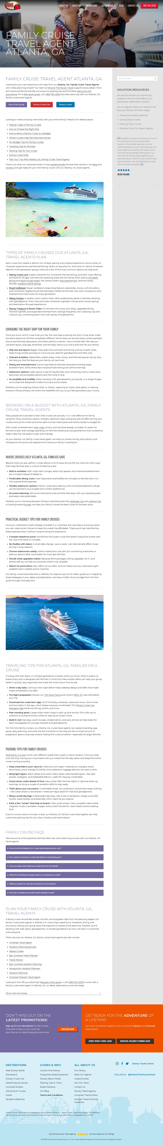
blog (95, 164)
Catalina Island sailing (29, 284)
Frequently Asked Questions (134, 115)
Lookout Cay (95, 501)
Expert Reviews (47, 1087)
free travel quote (32, 94)
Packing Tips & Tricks (130, 124)
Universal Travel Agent (20, 942)
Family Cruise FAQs (18, 155)
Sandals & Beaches (15, 1099)
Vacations (77, 5)
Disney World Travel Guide (100, 1041)
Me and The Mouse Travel (60, 88)
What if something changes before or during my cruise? (35, 875)
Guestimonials (108, 5)
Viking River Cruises (16, 1091)
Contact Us (79, 1087)
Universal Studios (14, 1087)
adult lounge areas (30, 281)
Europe (27, 504)
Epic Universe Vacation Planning (25, 964)
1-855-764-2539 (52, 94)
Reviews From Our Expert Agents (136, 128)
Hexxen (119, 1139)
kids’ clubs (39, 427)
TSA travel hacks (52, 695)
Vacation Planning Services (22, 947)
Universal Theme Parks (86, 1095)
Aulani (9, 1095)
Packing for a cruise (16, 755)
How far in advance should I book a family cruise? (31, 893)
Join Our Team (81, 1083)
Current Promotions (50, 1070)
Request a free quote (50, 982)
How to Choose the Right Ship (24, 129)
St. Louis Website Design (81, 1139)
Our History (80, 1070)
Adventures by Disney (17, 1083)
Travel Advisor (16, 960)
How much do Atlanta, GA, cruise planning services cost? (35, 848)
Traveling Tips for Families (22, 146)
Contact (133, 5)
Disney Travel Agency (85, 1091)
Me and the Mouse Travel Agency (62, 1134)
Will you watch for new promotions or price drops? (32, 884)
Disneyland (11, 1074)
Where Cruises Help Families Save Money (30, 138)
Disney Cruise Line (41, 105)
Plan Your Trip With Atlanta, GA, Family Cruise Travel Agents (39, 159)
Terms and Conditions (51, 1095)
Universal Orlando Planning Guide (135, 1041)
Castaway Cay (77, 501)
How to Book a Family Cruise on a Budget (30, 133)
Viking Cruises (65, 105)
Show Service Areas (16, 993)
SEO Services (100, 1139)
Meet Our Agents (82, 1074)
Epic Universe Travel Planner (23, 955)
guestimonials (58, 164)
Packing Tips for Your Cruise (23, 151)
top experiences (68, 281)
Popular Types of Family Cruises (25, 125)
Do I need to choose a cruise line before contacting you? (35, 857)
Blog (121, 5)
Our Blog (44, 1091)
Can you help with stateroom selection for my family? (33, 866)
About (63, 5)
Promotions (91, 5)
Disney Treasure (17, 309)
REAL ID (78, 695)
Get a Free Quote (16, 105)
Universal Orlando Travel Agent (24, 977)
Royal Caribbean (17, 288)
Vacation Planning (18, 973)
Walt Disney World (15, 1070)
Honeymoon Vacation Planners (24, 968)
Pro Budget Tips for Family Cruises (26, 142)
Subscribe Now (67, 1029)
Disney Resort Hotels (130, 120)
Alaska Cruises (16, 951)
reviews (9, 168)
